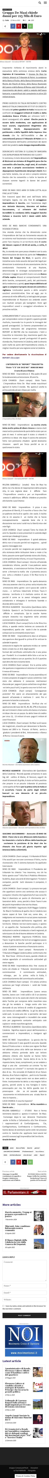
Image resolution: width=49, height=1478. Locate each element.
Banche (29, 1148)
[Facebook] (12, 26)
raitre (35, 1155)
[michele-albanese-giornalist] (24, 750)
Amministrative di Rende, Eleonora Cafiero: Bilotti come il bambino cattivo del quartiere (18, 1371)
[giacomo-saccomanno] (24, 813)
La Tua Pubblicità (20, 1470)
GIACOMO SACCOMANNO (12, 1151)
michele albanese (15, 1155)
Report (42, 1155)
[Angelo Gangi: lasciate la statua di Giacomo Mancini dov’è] (38, 1419)
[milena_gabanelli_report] (24, 464)
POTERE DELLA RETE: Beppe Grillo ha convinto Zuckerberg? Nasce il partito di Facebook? (36, 1177)
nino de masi (27, 1155)
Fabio (7, 20)
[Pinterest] (18, 26)
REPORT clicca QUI (11, 357)
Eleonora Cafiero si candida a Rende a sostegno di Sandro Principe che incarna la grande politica (16, 1387)
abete (11, 1148)
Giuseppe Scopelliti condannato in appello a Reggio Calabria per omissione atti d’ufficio (12, 1177)
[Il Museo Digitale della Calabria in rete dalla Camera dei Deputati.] (39, 1244)
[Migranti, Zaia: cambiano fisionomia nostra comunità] (39, 1230)
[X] (24, 26)
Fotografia (31, 1470)
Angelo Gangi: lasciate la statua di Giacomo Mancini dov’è (18, 1417)
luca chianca (40, 1151)
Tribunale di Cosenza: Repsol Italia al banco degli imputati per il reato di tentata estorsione (18, 1404)
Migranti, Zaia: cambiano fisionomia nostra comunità (17, 1228)
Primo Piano (7, 9)
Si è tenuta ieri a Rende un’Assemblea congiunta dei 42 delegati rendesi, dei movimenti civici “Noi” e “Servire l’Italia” (18, 1433)
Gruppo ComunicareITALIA (18, 1468)
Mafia (5, 1155)
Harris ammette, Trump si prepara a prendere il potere (18, 1214)
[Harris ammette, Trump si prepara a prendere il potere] (39, 1216)
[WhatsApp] (30, 26)
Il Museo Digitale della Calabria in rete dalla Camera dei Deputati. (16, 1242)
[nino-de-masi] (24, 404)
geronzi (37, 1148)
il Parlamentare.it (27, 1151)
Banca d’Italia (20, 1148)
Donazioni (34, 1468)
